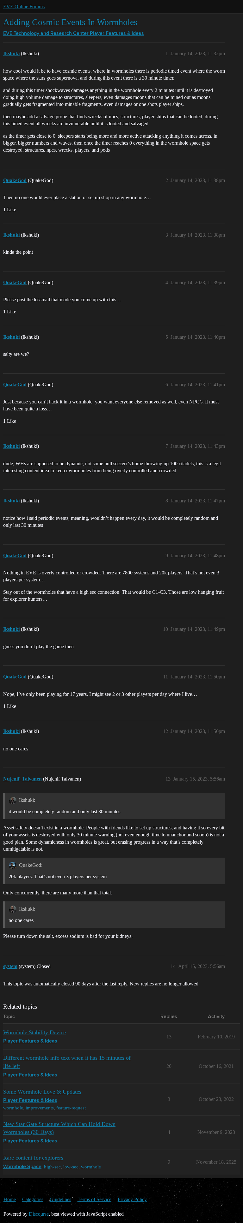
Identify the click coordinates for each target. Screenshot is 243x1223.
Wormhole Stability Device (34, 1032)
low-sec (70, 1166)
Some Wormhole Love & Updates (42, 1092)
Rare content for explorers (33, 1157)
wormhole (13, 1107)
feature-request (71, 1107)
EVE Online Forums (24, 6)
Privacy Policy (132, 1199)
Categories (32, 1199)
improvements (40, 1107)
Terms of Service (94, 1199)
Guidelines (60, 1199)
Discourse (39, 1214)
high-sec (52, 1166)
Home (9, 1199)
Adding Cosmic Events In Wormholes (70, 22)
